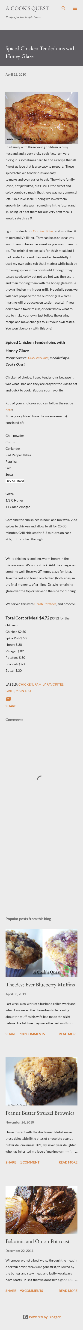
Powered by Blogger (44, 1317)
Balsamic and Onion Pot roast (38, 1241)
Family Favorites (49, 684)
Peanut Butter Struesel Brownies (40, 1112)
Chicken (25, 684)
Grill (10, 691)
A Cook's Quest (27, 8)
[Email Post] (8, 700)
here (9, 410)
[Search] (63, 8)
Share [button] (11, 706)
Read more (68, 1034)
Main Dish (24, 691)
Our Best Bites (43, 231)
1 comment (29, 1162)
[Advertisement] (41, 873)
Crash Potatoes (45, 604)
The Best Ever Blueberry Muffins (40, 984)
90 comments (31, 1291)
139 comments (32, 1034)
